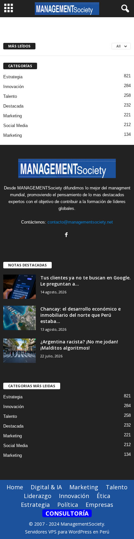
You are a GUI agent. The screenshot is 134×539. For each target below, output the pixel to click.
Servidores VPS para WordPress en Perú (67, 532)
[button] (124, 9)
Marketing (12, 115)
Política (67, 504)
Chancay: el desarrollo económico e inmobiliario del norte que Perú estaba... (80, 315)
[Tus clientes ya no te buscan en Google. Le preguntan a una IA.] (19, 287)
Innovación (13, 86)
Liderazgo (37, 496)
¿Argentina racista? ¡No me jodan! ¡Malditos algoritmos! (79, 345)
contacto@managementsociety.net (80, 222)
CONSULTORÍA (67, 513)
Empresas (99, 504)
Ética (103, 496)
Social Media (15, 125)
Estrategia (12, 76)
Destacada (13, 106)
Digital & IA (46, 487)
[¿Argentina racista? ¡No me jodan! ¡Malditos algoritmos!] (19, 351)
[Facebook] (67, 235)
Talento (10, 96)
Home (15, 487)
